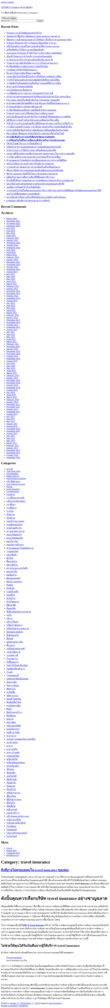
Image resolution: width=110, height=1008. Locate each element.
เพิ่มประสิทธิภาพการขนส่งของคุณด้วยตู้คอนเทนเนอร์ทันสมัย (34, 170)
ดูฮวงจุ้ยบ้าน (12, 565)
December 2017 (13, 404)
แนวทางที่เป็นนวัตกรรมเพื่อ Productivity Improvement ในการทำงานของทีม (40, 153)
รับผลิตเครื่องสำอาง (15, 669)
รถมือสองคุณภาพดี (15, 648)
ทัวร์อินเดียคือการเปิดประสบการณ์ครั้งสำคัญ (27, 66)
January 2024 (12, 260)
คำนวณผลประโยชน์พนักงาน (20, 548)
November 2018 (13, 383)
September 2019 (13, 358)
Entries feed (11, 850)
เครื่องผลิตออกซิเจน (15, 762)
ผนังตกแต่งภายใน (14, 642)
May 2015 (10, 441)
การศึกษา (11, 504)
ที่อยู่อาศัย (11, 608)
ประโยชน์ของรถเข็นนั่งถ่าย (19, 90)
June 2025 (10, 231)
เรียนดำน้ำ (11, 783)
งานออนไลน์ (12, 551)
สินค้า (9, 709)
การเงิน (9, 511)
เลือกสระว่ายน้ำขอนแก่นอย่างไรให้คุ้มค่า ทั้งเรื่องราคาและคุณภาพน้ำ (39, 39)
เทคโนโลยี (11, 776)
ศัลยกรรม (11, 689)
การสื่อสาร (11, 508)
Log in (9, 848)
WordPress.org (12, 855)
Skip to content (7, 2)
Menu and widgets (9, 18)
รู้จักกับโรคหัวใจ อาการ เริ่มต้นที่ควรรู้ (24, 143)
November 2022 (13, 293)
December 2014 (13, 450)
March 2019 (11, 373)
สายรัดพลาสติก (13, 705)
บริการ (9, 618)
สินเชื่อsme (11, 716)
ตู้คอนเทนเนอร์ (13, 578)
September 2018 (13, 387)
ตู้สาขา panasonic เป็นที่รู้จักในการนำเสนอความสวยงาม (32, 174)
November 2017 (13, 407)
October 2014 (12, 455)
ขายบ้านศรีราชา (14, 528)
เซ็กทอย (10, 769)
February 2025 (12, 238)
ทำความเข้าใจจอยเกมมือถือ (19, 86)
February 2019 (12, 375)
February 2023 (12, 286)
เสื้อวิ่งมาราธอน (13, 799)
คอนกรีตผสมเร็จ (14, 534)
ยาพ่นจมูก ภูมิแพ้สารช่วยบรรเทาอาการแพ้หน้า (28, 200)
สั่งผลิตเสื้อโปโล (13, 702)
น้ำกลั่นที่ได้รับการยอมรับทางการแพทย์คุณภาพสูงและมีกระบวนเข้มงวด (40, 180)
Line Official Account (15, 484)
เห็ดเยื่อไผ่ (10, 806)
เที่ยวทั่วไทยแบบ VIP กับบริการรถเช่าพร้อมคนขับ (29, 56)
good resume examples (16, 478)
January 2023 (12, 288)
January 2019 (12, 378)
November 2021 (13, 322)
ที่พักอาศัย (11, 605)
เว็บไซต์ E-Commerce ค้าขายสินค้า (17, 7)
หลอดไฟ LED (12, 729)
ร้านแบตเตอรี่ (12, 675)
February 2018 (12, 399)
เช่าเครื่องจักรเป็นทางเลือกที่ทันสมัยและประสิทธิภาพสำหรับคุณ (36, 197)
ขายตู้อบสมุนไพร (14, 524)
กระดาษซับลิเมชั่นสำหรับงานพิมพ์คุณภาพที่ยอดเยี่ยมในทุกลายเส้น (37, 130)
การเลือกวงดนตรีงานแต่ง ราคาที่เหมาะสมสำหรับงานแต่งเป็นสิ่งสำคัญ (39, 127)
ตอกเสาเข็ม (11, 571)
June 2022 (10, 305)
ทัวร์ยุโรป (10, 598)
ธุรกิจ (9, 615)
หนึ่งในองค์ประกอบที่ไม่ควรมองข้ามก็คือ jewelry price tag (32, 46)
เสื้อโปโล (10, 803)
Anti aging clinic (13, 471)
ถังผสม (9, 585)
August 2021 (11, 329)
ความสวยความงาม (15, 531)
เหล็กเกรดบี (11, 809)
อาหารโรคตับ (12, 752)
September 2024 (13, 247)
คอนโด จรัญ (12, 541)
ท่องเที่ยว (10, 595)
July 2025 (10, 228)
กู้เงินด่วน (10, 518)
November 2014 (13, 453)
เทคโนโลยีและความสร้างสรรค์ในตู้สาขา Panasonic (30, 164)
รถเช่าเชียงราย (13, 652)
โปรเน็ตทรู (11, 826)
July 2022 (10, 303)
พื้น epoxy (10, 645)
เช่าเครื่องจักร (12, 766)
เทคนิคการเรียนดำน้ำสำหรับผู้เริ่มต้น (23, 187)
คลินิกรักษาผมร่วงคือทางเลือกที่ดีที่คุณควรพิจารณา (30, 177)
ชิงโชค (9, 558)
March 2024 (11, 255)
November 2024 (13, 243)
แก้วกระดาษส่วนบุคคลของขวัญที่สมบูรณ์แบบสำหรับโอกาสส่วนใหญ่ (38, 96)
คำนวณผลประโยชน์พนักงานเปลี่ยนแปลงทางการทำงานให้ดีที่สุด (36, 160)
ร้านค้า (9, 672)
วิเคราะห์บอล (12, 685)
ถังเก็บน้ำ (10, 588)
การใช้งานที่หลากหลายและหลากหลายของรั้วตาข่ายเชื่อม (33, 157)
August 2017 (11, 414)
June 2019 (10, 366)
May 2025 (10, 233)
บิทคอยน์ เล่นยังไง (14, 632)
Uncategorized (12, 491)
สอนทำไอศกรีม (13, 699)
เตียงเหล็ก (11, 772)
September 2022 (13, 298)
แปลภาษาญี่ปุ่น (13, 819)
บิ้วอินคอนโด (12, 635)
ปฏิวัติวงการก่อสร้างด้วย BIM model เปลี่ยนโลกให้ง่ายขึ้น (32, 120)
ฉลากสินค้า (11, 555)
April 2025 (11, 235)
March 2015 (11, 443)
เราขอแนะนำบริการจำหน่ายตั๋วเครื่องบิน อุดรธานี (29, 60)
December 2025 (13, 221)
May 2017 (10, 421)
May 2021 (10, 337)
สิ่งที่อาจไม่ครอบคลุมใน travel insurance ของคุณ (35, 870)
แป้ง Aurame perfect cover (17, 816)
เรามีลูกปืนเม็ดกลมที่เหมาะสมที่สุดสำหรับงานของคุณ (31, 110)
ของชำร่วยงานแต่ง (15, 521)
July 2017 (10, 416)
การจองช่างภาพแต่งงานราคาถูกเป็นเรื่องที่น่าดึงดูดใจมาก (33, 167)
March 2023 (11, 284)
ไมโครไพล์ (11, 836)
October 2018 (12, 385)
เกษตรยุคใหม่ (12, 756)
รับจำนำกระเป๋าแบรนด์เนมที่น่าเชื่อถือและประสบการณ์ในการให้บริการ (39, 123)
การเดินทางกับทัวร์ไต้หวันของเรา (22, 70)
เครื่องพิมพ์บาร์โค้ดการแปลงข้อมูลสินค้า (25, 50)
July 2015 (10, 436)
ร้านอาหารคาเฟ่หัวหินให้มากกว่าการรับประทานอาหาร (32, 63)
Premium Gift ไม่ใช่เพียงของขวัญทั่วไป (24, 33)
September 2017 (13, 412)
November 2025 (13, 223)
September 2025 (13, 226)
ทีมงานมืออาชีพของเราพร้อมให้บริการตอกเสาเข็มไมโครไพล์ (35, 133)
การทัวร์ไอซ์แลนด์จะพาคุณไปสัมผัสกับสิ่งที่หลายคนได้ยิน (33, 80)
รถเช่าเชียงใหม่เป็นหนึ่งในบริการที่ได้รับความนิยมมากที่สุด (33, 76)
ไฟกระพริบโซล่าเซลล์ (16, 833)
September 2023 (13, 269)
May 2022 (10, 308)
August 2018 (11, 390)
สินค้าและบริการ (14, 712)
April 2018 (11, 395)
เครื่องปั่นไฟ (12, 759)
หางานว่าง (11, 736)
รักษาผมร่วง (12, 659)
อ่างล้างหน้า (12, 742)
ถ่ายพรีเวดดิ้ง (12, 591)
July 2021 (10, 332)
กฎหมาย (10, 494)
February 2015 (12, 445)
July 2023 (10, 274)
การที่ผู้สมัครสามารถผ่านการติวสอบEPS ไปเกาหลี (29, 93)
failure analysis (12, 476)
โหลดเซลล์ (11, 829)
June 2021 (10, 334)
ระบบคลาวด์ (12, 655)
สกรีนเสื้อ (10, 692)
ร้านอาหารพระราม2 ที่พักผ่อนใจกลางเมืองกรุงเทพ (30, 113)
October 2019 (12, 356)
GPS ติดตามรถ (13, 481)
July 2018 (10, 392)
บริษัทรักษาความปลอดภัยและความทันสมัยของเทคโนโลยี (33, 147)
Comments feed (13, 853)
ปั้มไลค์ (9, 638)
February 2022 (12, 315)
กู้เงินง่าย (10, 514)
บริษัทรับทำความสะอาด (17, 628)
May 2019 (10, 368)
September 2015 (13, 431)
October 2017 (12, 409)
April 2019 (11, 371)
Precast (9, 486)
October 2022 (12, 296)
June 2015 (10, 438)
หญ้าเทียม (11, 722)
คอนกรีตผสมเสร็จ (14, 538)
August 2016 (11, 426)
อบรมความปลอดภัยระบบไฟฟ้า (21, 739)
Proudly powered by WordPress (14, 1006)
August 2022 (11, 301)
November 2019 (13, 354)
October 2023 (12, 267)
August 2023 (11, 272)
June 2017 (10, 419)
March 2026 (11, 218)
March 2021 (11, 342)
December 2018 (13, 380)
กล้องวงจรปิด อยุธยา (16, 501)
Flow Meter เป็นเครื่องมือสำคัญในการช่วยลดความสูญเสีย (33, 100)
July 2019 (10, 363)
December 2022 (13, 291)
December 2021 (13, 320)
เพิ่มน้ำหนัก (11, 779)
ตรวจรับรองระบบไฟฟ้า (17, 568)
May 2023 (10, 279)
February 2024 (12, 257)
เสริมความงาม (13, 793)
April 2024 (11, 252)
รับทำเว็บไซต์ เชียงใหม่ (17, 665)
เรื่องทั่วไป (11, 789)
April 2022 (11, 310)
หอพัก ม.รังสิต (13, 732)
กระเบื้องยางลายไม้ (15, 498)
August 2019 (11, 361)
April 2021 (11, 339)
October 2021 (12, 325)
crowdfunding (12, 473)
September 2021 (13, 327)
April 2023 (11, 281)
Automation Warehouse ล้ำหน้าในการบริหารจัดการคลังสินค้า (34, 53)
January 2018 (12, 402)
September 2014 (13, 457)
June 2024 (10, 250)
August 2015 (11, 433)
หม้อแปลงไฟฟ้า (13, 726)
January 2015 (12, 448)
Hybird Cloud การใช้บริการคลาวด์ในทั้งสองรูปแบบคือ (31, 150)
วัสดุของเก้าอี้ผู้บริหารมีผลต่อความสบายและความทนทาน (33, 36)
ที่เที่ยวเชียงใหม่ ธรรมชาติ (18, 612)
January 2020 (12, 349)
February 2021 (12, 344)
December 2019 (13, 351)
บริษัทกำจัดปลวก (14, 625)
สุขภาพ (9, 719)
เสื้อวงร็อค (11, 796)
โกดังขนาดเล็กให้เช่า (16, 823)
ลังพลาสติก (11, 682)
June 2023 (10, 276)
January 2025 (12, 240)
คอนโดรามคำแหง (15, 545)
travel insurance (13, 489)
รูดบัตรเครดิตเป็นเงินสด (17, 679)
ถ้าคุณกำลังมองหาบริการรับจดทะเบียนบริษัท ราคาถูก (31, 43)
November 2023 (13, 264)
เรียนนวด (10, 786)
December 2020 (13, 346)
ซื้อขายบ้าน (11, 561)
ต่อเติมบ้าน (11, 575)
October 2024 (12, 245)
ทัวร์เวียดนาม (12, 602)
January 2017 (12, 424)
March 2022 (11, 313)
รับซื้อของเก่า (12, 662)
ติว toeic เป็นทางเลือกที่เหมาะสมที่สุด (23, 73)
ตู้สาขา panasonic (14, 581)
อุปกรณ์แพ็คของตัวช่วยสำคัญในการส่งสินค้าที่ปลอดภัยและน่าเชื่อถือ (38, 117)
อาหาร (9, 746)
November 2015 (13, 428)
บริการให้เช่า (12, 622)
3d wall (9, 469)
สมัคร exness (12, 695)
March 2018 (11, 397)
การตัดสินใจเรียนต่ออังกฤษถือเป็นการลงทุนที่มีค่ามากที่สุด (33, 83)
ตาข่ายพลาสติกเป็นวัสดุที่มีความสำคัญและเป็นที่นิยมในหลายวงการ (37, 103)
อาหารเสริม (12, 749)
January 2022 (12, 317)
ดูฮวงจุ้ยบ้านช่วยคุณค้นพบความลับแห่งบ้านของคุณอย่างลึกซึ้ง (35, 184)
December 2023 (13, 262)
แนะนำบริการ (12, 813)
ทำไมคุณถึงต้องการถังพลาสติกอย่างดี (24, 107)
